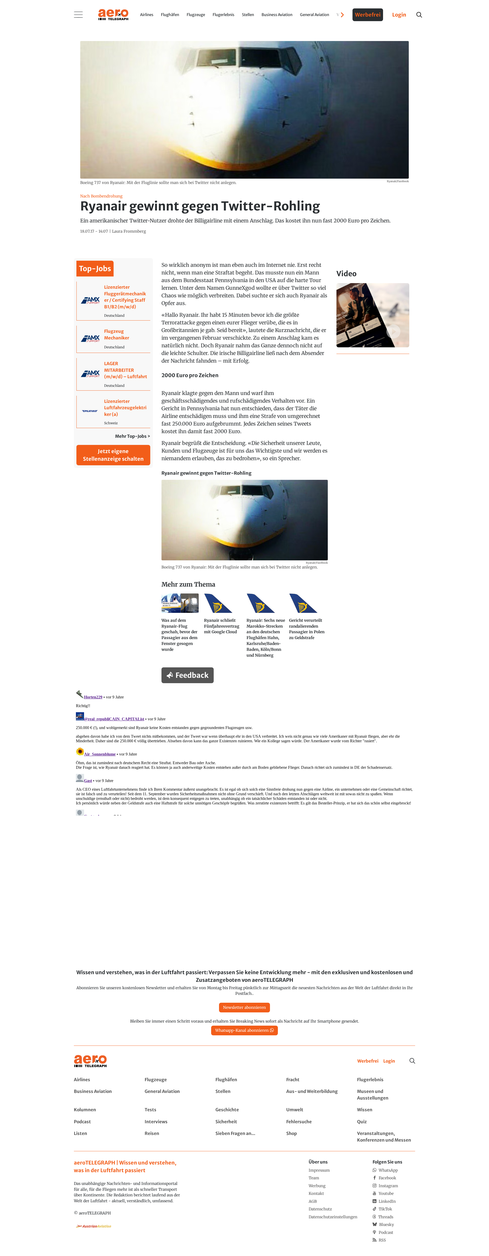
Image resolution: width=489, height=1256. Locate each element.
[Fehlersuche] (315, 1122)
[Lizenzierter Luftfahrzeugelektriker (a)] (113, 412)
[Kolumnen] (103, 1110)
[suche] (419, 15)
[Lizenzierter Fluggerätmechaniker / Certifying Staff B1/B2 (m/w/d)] (113, 301)
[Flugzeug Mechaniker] (113, 339)
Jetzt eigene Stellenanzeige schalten (113, 455)
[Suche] (412, 1061)
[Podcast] (103, 1122)
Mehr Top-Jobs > (132, 436)
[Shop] (315, 1136)
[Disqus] (244, 752)
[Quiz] (386, 1122)
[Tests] (174, 1110)
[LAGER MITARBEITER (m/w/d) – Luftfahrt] (113, 374)
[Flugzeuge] (174, 1080)
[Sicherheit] (244, 1122)
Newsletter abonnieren (244, 1007)
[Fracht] (315, 1080)
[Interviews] (174, 1122)
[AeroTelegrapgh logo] (90, 1061)
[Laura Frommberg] (129, 231)
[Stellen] (244, 1094)
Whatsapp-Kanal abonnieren (242, 1030)
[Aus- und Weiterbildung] (315, 1094)
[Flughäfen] (244, 1080)
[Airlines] (103, 1080)
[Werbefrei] (367, 1061)
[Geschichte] (244, 1110)
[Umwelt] (315, 1110)
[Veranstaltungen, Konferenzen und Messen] (386, 1136)
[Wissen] (386, 1110)
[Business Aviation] (103, 1094)
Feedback (192, 675)
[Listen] (103, 1136)
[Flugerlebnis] (386, 1080)
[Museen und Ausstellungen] (386, 1094)
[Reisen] (174, 1136)
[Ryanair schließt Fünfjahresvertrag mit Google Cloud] (223, 627)
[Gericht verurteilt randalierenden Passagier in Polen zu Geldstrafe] (308, 627)
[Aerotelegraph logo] (113, 14)
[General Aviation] (174, 1094)
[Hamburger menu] (78, 15)
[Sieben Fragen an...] (244, 1136)
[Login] (389, 1061)
